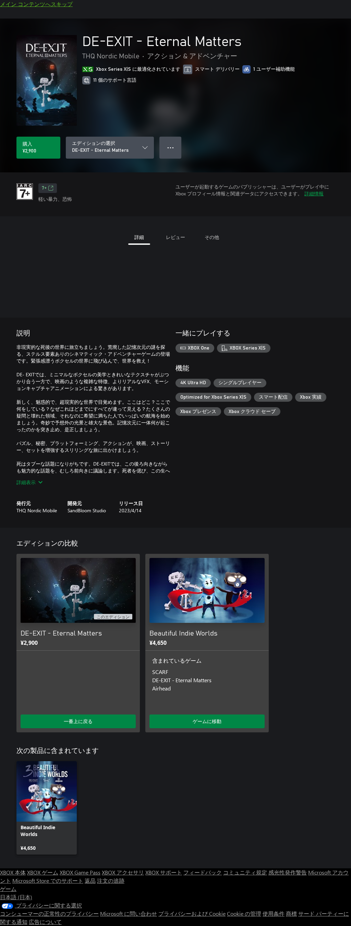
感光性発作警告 (287, 872)
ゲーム (8, 888)
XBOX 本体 (13, 872)
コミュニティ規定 (245, 872)
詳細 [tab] (139, 237)
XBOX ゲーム (42, 872)
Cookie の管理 (244, 913)
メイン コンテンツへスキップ (36, 4)
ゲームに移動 (207, 721)
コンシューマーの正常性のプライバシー (49, 913)
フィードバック (202, 872)
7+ (44, 188)
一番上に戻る (78, 721)
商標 (291, 913)
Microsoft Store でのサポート (47, 880)
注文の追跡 (110, 880)
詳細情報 (314, 193)
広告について (45, 921)
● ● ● (170, 147)
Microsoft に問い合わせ (128, 913)
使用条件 (274, 913)
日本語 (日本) (16, 897)
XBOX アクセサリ (123, 872)
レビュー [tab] (175, 237)
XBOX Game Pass (80, 872)
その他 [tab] (212, 237)
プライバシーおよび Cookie (192, 913)
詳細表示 (26, 482)
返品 (90, 880)
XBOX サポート (163, 872)
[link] (46, 808)
